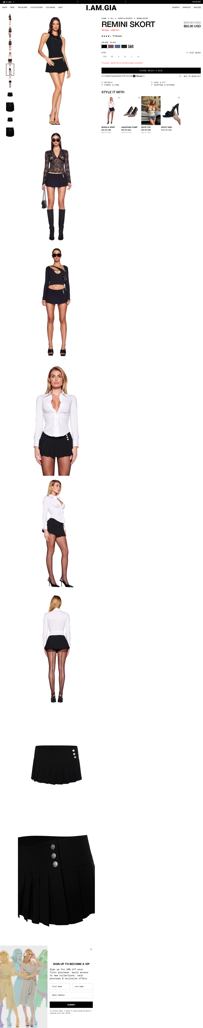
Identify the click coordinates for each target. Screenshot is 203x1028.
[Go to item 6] (10, 82)
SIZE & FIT (160, 82)
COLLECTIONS (37, 7)
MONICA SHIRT (108, 127)
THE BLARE (22, 7)
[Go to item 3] (10, 45)
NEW (12, 7)
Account (196, 2)
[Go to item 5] (10, 69)
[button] (112, 36)
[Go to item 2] (10, 32)
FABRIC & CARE (111, 85)
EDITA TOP (146, 127)
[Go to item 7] (10, 95)
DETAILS (108, 82)
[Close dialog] (91, 949)
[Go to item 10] (10, 132)
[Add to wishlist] (119, 97)
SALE (60, 7)
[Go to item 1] (10, 20)
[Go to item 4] (10, 57)
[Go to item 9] (10, 120)
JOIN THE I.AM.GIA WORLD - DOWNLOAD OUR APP (101, 2)
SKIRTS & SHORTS (125, 18)
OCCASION (50, 7)
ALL (112, 18)
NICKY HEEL (166, 127)
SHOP (4, 7)
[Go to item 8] (10, 107)
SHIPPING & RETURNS (164, 85)
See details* (139, 63)
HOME (104, 18)
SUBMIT (71, 1004)
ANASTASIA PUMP (129, 127)
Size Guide (195, 53)
